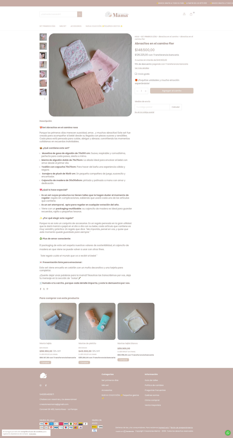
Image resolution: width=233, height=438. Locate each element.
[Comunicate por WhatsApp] (228, 433)
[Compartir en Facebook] (41, 289)
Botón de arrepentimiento (182, 427)
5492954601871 (47, 394)
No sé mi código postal (144, 112)
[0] (191, 14)
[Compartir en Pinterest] (47, 289)
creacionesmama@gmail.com (54, 404)
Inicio (137, 36)
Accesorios (76, 26)
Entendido (32, 434)
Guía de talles (151, 380)
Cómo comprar (152, 400)
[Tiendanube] (125, 432)
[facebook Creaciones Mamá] (46, 385)
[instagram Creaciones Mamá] (41, 385)
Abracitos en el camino (169, 36)
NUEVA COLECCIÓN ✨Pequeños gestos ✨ (104, 26)
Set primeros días (47, 26)
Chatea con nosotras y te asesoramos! (58, 399)
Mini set (63, 26)
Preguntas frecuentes (155, 390)
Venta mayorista (153, 405)
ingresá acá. (164, 427)
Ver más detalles (142, 68)
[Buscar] (79, 14)
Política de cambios (154, 385)
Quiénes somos (152, 395)
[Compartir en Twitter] (44, 289)
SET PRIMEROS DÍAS (149, 36)
